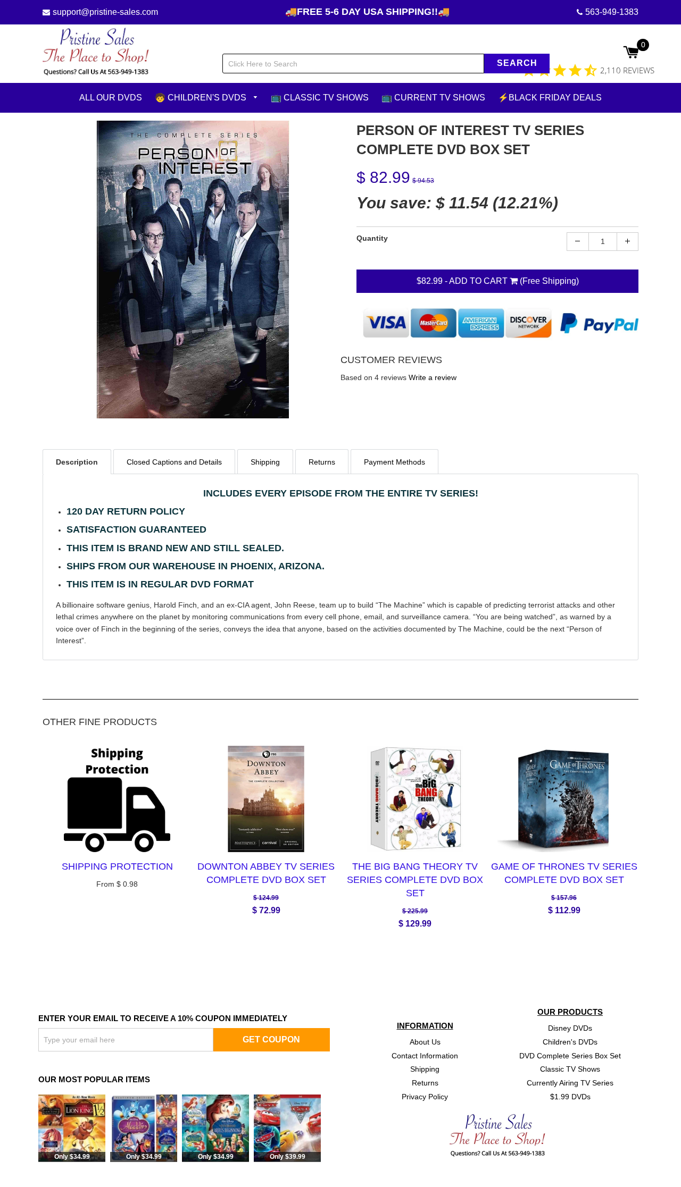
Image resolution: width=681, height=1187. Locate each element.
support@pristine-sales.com (105, 11)
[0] (630, 53)
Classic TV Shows (570, 1069)
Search (517, 63)
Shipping (424, 1069)
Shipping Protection (117, 866)
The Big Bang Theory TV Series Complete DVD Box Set (415, 879)
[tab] (77, 461)
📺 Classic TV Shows (320, 97)
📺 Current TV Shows (433, 97)
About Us (425, 1041)
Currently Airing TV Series (570, 1083)
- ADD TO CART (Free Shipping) (498, 280)
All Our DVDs (110, 97)
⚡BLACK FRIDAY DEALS (550, 97)
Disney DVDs (570, 1027)
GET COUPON (271, 1039)
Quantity (372, 237)
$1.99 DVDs (570, 1096)
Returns (425, 1083)
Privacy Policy (425, 1096)
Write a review (432, 377)
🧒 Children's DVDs (201, 97)
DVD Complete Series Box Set (570, 1055)
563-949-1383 (611, 11)
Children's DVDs (570, 1041)
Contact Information (425, 1055)
